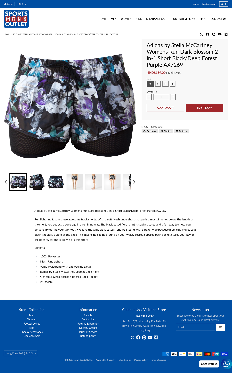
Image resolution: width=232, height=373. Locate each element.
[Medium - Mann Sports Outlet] (226, 34)
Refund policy (124, 359)
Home (6, 34)
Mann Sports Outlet (82, 359)
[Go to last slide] (6, 182)
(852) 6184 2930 (144, 315)
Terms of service (158, 359)
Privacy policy (141, 359)
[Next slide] (133, 182)
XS (150, 83)
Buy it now (204, 107)
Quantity (152, 92)
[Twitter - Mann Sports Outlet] (201, 34)
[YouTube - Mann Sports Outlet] (220, 34)
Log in (196, 4)
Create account (209, 4)
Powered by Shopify (105, 359)
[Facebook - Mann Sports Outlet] (207, 34)
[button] (18, 182)
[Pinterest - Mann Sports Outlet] (213, 34)
